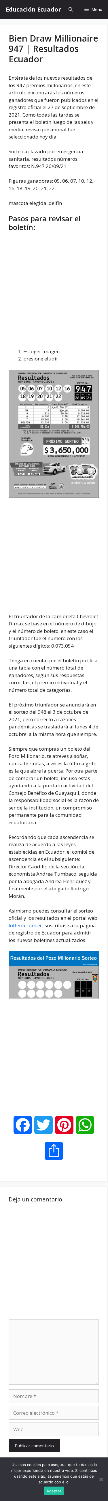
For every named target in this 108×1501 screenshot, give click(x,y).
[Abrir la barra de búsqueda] (71, 9)
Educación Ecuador (33, 9)
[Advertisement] (54, 291)
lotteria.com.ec (25, 925)
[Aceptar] (101, 1479)
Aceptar (54, 1491)
